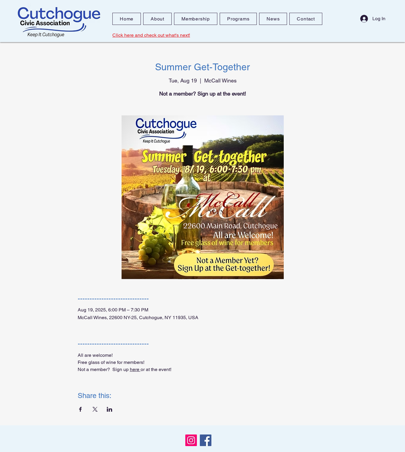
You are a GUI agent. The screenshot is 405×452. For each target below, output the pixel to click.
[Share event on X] (95, 409)
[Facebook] (205, 440)
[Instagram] (191, 440)
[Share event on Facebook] (80, 409)
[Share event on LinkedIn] (109, 409)
